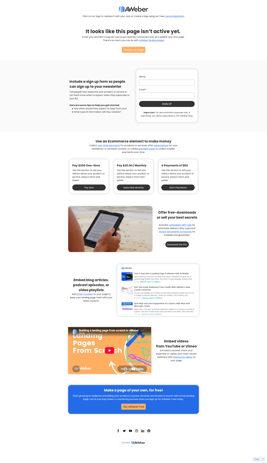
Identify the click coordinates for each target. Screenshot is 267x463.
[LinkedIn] (142, 431)
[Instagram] (136, 431)
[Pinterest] (149, 431)
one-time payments (109, 145)
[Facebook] (118, 431)
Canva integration (174, 16)
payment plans (147, 148)
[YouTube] (130, 431)
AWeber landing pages (151, 40)
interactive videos (182, 357)
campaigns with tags (180, 225)
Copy (256, 459)
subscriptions (161, 145)
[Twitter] (124, 431)
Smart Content (85, 294)
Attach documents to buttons (175, 231)
